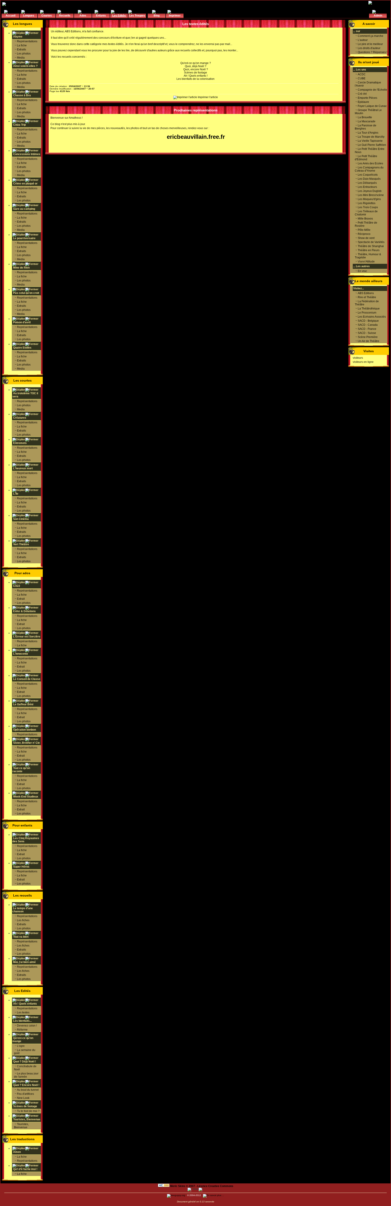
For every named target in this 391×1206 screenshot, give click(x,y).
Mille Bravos (365, 218)
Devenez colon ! (27, 1025)
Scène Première (368, 337)
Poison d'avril (21, 322)
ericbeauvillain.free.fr (196, 136)
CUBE (361, 78)
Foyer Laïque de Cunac (372, 106)
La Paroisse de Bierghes (365, 127)
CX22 (16, 586)
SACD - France (367, 328)
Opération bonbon (24, 729)
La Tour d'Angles (368, 132)
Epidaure (363, 102)
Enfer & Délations (24, 611)
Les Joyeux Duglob (369, 191)
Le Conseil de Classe (26, 679)
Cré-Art (362, 93)
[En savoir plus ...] (214, 1195)
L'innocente (20, 653)
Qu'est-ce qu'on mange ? (195, 63)
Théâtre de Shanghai (371, 246)
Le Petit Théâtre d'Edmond (366, 158)
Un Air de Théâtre (368, 341)
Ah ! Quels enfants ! (195, 75)
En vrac (362, 271)
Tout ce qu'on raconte (21, 770)
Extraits (21, 49)
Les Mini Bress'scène (371, 195)
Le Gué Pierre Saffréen (372, 144)
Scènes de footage (24, 1106)
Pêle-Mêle (364, 229)
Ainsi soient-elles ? (25, 66)
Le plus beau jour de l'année (26, 1075)
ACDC (362, 74)
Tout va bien (21, 936)
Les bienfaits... (22, 1020)
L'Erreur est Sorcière (26, 636)
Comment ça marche (370, 36)
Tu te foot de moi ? (28, 1111)
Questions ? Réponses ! (372, 52)
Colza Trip (19, 124)
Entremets (20, 443)
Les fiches (23, 920)
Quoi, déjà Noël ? (195, 66)
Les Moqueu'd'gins (369, 199)
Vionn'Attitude (366, 261)
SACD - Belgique (368, 320)
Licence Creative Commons (215, 1186)
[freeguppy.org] (176, 1195)
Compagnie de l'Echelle (372, 89)
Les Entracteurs (367, 187)
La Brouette (365, 117)
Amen (16, 1152)
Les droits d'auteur (369, 48)
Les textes (23, 1012)
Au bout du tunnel (28, 1089)
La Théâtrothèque (369, 308)
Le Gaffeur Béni (23, 704)
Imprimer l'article (207, 97)
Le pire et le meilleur (370, 44)
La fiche (22, 45)
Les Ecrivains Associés (372, 316)
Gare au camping (23, 208)
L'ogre (21, 1046)
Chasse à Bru (21, 95)
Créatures (19, 417)
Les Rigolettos (366, 203)
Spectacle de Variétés (371, 242)
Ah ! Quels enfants (24, 1003)
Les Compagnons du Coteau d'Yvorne (369, 169)
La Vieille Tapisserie (370, 140)
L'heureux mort (23, 468)
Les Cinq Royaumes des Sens (25, 840)
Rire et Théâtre (367, 297)
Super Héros (21, 866)
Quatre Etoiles (21, 347)
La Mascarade (366, 121)
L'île (15, 493)
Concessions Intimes (26, 154)
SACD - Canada (368, 324)
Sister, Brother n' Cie (26, 742)
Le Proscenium (367, 312)
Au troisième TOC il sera (25, 395)
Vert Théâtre (21, 544)
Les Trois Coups (368, 207)
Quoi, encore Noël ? (195, 69)
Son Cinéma (21, 519)
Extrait (21, 598)
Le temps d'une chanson (22, 910)
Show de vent (366, 238)
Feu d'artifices (25, 1093)
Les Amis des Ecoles (370, 163)
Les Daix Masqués (369, 178)
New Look (23, 1098)
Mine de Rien (21, 267)
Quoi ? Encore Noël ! (25, 1085)
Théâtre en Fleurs (368, 250)
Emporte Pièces (367, 97)
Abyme (17, 36)
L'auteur (363, 40)
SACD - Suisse (367, 333)
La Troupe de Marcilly (371, 136)
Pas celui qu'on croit (25, 293)
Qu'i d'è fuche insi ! (24, 1169)
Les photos (24, 53)
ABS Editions (73, 31)
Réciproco (364, 234)
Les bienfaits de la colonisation (195, 78)
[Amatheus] (10, 3)
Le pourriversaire (24, 238)
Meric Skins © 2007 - (183, 1186)
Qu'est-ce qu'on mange (22, 1039)
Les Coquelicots (368, 174)
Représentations (27, 41)
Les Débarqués (367, 182)
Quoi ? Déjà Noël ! (24, 1061)
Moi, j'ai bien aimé (24, 962)
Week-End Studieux (25, 796)
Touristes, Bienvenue (26, 1119)
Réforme (22, 1029)
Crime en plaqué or (25, 183)
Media (21, 57)
